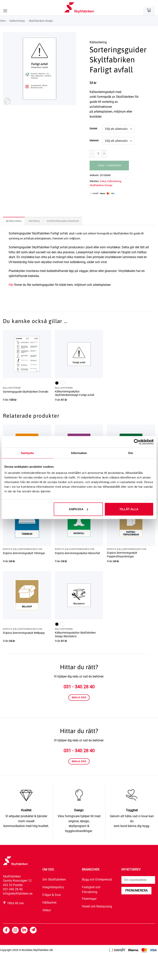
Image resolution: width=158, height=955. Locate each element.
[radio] (57, 383)
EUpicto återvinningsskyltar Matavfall (77, 553)
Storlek (93, 128)
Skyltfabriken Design (41, 20)
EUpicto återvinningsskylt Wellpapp (24, 633)
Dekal (103, 181)
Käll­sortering (17, 20)
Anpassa (76, 509)
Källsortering (114, 181)
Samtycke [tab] (27, 453)
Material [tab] (34, 221)
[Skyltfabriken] (79, 7)
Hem (3, 20)
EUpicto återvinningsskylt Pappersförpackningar (122, 554)
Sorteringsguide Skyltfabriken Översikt (25, 391)
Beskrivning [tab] (14, 221)
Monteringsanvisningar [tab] (63, 221)
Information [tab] (79, 453)
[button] (5, 10)
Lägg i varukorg (109, 165)
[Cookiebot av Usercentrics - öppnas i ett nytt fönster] (137, 442)
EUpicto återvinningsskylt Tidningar (24, 553)
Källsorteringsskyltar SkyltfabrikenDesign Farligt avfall (74, 393)
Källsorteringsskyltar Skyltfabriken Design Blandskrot (75, 634)
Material (94, 140)
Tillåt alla (129, 509)
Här (11, 285)
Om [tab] (130, 453)
